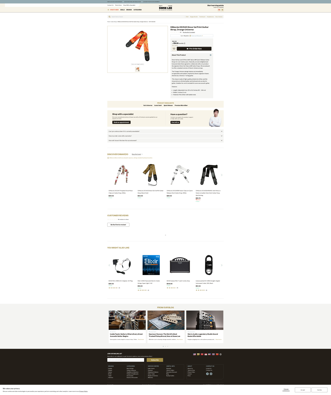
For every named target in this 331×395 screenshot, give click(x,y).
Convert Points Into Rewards (151, 1)
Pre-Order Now (195, 49)
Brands (129, 9)
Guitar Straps (114, 21)
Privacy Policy (83, 391)
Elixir (187, 16)
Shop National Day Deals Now (132, 1)
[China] (218, 354)
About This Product (179, 55)
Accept (303, 390)
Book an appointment (121, 122)
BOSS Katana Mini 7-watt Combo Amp (178, 281)
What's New (114, 9)
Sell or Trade (151, 374)
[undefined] (109, 16)
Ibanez (110, 372)
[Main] (165, 7)
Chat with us (175, 122)
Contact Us (110, 5)
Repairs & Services (153, 375)
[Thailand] (214, 354)
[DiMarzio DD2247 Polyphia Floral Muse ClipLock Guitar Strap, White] (122, 175)
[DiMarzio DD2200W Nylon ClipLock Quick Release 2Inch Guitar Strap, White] (180, 175)
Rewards (168, 368)
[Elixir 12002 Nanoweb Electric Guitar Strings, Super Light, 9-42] (151, 266)
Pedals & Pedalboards (132, 374)
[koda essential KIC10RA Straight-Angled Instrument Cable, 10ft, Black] (209, 266)
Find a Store (118, 5)
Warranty (150, 377)
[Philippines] (210, 354)
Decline (319, 390)
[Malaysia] (195, 354)
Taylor (110, 375)
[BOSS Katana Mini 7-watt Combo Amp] (180, 266)
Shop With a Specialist (129, 5)
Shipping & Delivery (153, 372)
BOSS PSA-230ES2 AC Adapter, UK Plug (121, 281)
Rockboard (202, 16)
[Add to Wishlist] (174, 49)
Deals (122, 9)
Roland (110, 370)
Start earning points (215, 5)
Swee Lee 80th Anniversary (114, 1)
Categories (138, 9)
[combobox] (146, 16)
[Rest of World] (221, 354)
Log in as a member (219, 7)
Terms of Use (191, 370)
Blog (167, 374)
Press (189, 375)
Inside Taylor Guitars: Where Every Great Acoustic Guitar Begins (126, 335)
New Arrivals (130, 368)
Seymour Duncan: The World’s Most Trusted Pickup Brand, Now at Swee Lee (164, 335)
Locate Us (208, 368)
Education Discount (171, 372)
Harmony (110, 377)
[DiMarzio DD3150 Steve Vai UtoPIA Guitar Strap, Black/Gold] (151, 175)
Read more (141, 339)
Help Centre (151, 368)
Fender (110, 368)
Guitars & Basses (131, 370)
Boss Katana (219, 16)
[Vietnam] (202, 354)
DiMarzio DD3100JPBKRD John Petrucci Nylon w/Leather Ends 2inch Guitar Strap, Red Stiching (208, 193)
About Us (190, 368)
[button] (137, 69)
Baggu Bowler (194, 16)
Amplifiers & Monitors (132, 372)
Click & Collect (170, 370)
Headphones (210, 16)
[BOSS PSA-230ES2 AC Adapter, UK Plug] (122, 266)
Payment (150, 370)
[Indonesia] (206, 354)
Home (108, 21)
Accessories (130, 375)
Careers (190, 374)
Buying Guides (170, 375)
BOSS (109, 374)
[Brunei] (199, 354)
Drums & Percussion (132, 377)
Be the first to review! (189, 32)
